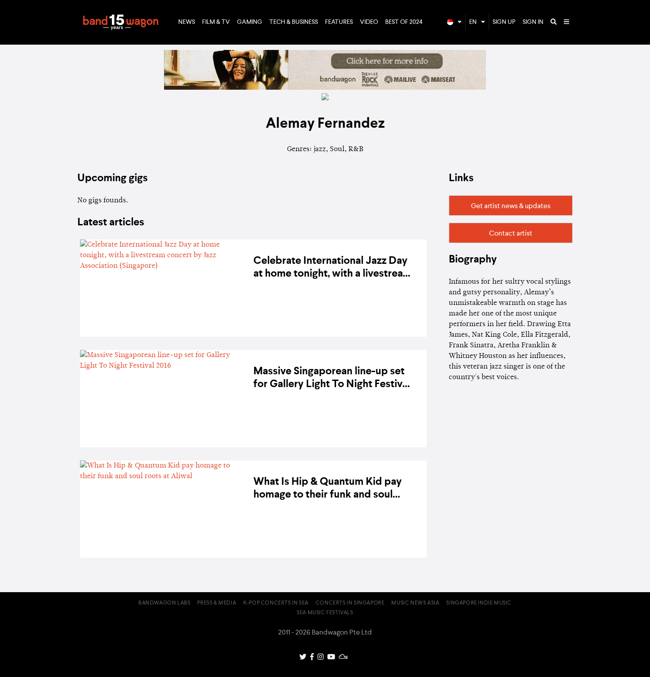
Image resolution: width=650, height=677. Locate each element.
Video (369, 22)
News (186, 22)
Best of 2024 (404, 22)
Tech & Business (293, 22)
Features (339, 22)
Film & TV (216, 22)
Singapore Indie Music (479, 603)
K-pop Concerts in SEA (276, 603)
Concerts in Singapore (350, 603)
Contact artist (510, 233)
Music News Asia (415, 603)
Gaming (249, 22)
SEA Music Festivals (325, 613)
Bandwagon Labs (164, 603)
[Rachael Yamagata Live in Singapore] (325, 87)
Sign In (533, 22)
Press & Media (216, 603)
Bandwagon (121, 22)
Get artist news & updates (511, 206)
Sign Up (504, 22)
